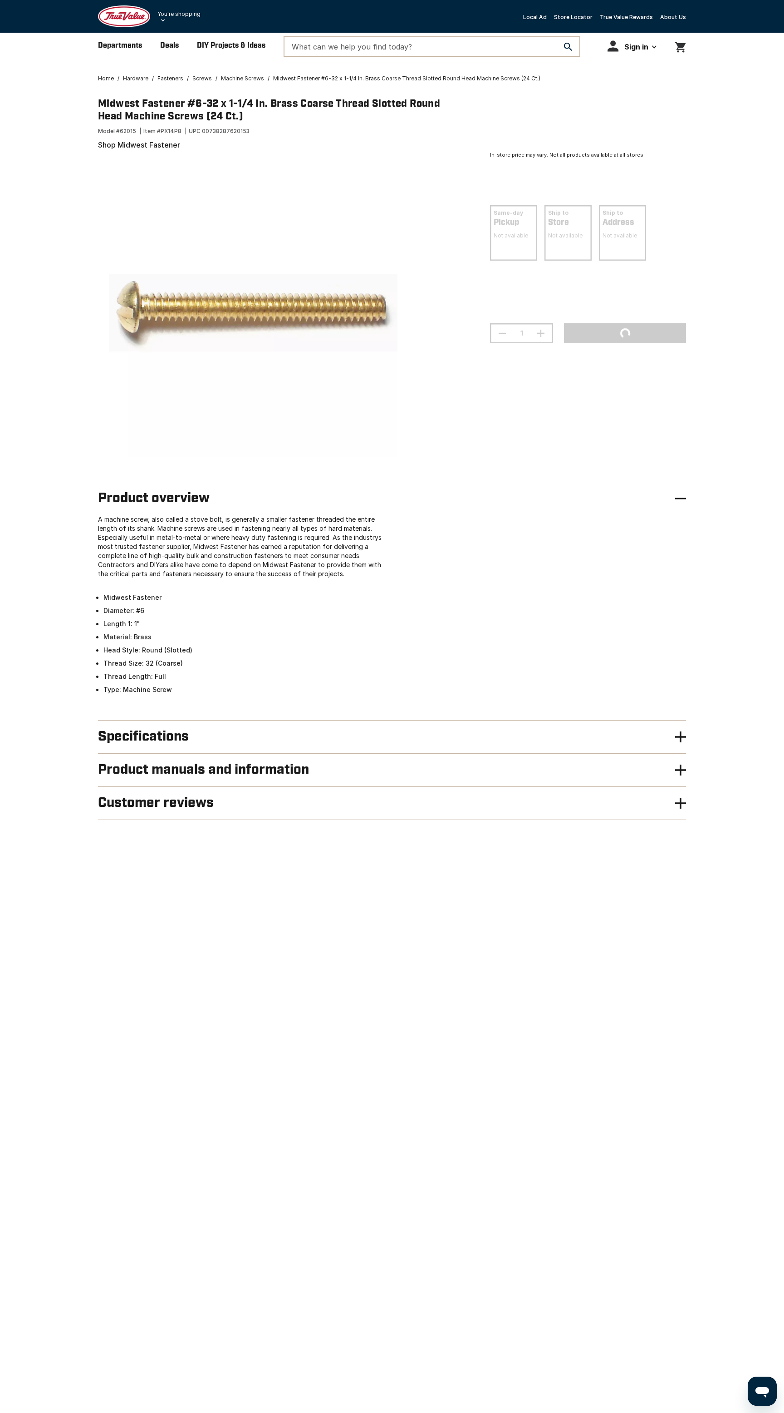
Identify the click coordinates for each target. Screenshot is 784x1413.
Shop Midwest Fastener (139, 144)
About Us (673, 17)
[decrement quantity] (502, 333)
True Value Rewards (626, 17)
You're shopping (179, 13)
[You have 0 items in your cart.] (680, 46)
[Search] (568, 47)
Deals (169, 45)
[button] (632, 46)
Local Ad (535, 17)
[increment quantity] (541, 333)
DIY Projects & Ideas (231, 45)
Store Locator (573, 17)
